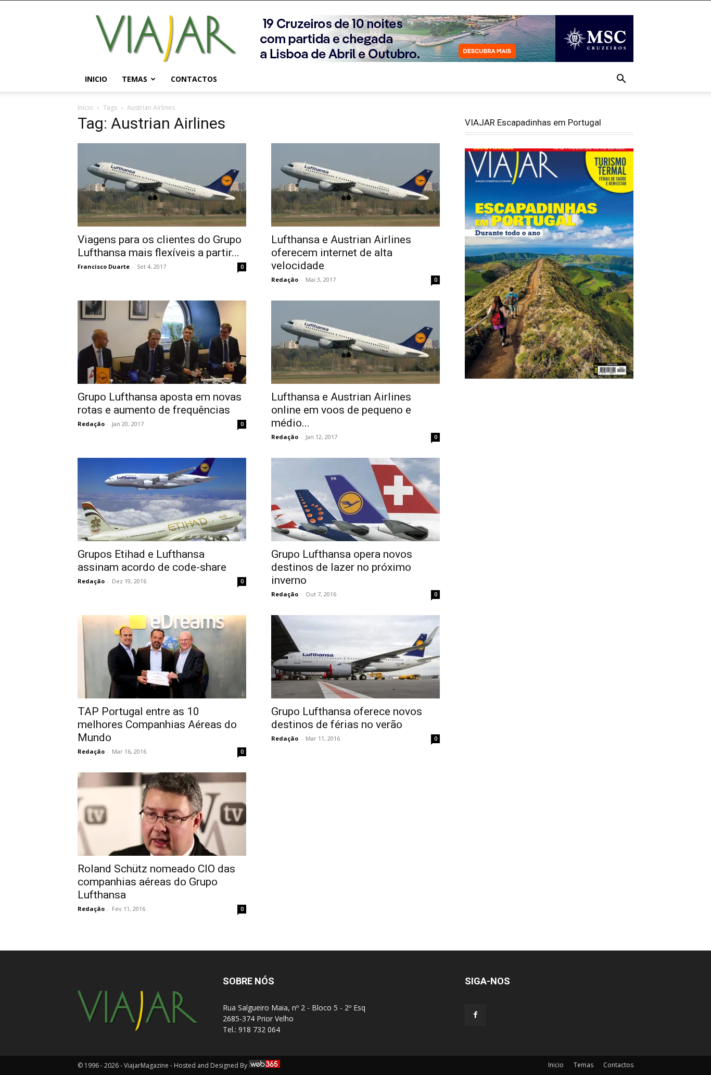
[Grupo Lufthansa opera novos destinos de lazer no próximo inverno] (355, 499)
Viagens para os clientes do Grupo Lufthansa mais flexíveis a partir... (160, 246)
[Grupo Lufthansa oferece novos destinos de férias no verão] (355, 656)
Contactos (194, 79)
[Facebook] (475, 1015)
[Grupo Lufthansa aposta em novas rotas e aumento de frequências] (162, 342)
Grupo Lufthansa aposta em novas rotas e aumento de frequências (160, 403)
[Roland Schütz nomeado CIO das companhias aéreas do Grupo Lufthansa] (162, 814)
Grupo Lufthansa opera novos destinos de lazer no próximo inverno (341, 567)
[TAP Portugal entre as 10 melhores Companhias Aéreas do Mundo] (162, 656)
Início (85, 107)
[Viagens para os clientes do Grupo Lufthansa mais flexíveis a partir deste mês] (162, 185)
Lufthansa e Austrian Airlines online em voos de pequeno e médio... (341, 410)
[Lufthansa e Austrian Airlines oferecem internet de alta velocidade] (355, 185)
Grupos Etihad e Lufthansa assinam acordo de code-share (152, 560)
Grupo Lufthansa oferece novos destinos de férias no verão (346, 718)
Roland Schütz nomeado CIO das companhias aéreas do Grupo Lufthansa (156, 882)
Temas (134, 79)
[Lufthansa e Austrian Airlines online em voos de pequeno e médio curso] (355, 342)
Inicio (96, 79)
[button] (620, 80)
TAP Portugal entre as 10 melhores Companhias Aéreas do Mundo (157, 724)
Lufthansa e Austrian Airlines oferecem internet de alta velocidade (341, 252)
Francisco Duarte (104, 266)
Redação (284, 279)
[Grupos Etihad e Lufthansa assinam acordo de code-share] (162, 499)
